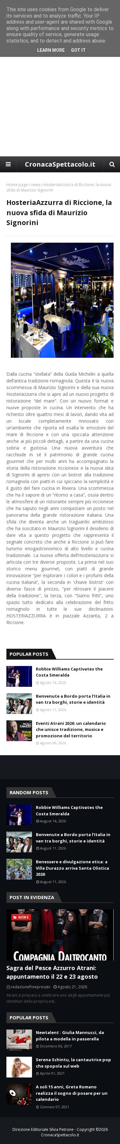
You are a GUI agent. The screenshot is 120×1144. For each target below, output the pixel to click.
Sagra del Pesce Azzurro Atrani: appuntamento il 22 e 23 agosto (52, 972)
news (35, 184)
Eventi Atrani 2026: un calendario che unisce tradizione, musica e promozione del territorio (71, 729)
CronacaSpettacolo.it (60, 164)
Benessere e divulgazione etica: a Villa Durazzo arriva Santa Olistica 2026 (72, 868)
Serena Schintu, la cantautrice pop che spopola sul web (73, 1063)
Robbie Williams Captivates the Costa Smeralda (69, 672)
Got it (78, 50)
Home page (17, 184)
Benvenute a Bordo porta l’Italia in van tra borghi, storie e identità (73, 699)
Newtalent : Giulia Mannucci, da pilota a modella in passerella (70, 1036)
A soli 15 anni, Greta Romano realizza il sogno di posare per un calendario (72, 1093)
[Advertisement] (60, 93)
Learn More (51, 50)
